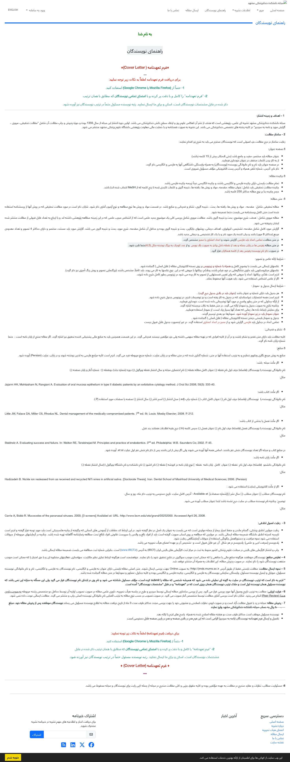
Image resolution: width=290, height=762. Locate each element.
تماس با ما (173, 9)
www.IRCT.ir (129, 549)
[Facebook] (91, 745)
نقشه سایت (277, 742)
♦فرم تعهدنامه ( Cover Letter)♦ (145, 67)
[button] (197, 758)
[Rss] (63, 745)
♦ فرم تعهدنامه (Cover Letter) (146, 665)
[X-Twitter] (82, 745)
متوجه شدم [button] (13, 757)
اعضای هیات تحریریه (273, 729)
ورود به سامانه (36, 9)
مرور (261, 9)
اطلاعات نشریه (242, 9)
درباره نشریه (277, 725)
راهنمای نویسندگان (215, 9)
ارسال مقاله (192, 9)
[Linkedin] (73, 745)
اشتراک (36, 734)
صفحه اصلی (277, 9)
